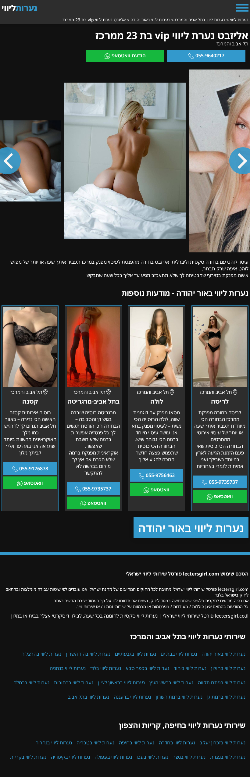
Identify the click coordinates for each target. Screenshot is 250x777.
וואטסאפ (223, 496)
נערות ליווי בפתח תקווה (221, 682)
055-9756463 (160, 475)
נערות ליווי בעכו (152, 757)
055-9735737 (223, 482)
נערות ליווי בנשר (189, 757)
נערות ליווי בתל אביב (88, 696)
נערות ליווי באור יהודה (191, 527)
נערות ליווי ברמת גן (226, 696)
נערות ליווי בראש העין (171, 682)
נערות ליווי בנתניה (68, 668)
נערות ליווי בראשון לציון (121, 682)
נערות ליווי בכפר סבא (147, 668)
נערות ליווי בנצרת (227, 757)
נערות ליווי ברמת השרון (178, 696)
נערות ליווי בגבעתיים (135, 653)
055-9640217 (209, 55)
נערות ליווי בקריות (28, 757)
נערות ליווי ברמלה (31, 682)
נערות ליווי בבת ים (179, 653)
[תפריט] (242, 7)
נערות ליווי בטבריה (95, 742)
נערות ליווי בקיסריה (70, 757)
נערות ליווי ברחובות (73, 682)
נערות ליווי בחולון (228, 668)
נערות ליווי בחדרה (177, 742)
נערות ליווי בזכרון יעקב (222, 742)
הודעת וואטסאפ (129, 55)
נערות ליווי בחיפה (136, 742)
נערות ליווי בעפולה (113, 757)
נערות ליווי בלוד (105, 668)
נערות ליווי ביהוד (190, 668)
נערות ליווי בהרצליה (41, 653)
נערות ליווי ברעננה (132, 696)
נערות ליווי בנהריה (53, 742)
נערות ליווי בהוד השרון (88, 653)
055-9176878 (33, 468)
